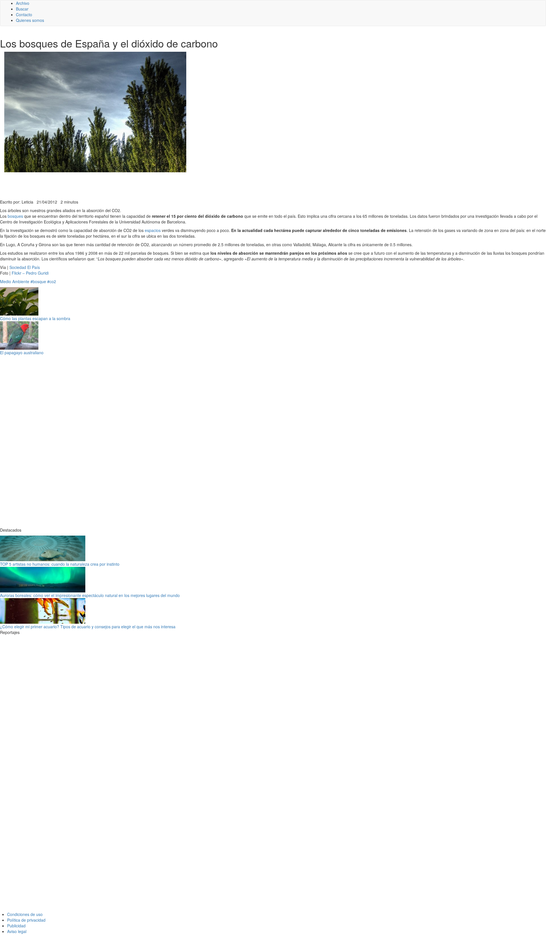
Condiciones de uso (25, 914)
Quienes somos (30, 20)
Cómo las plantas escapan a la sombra (35, 318)
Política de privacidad (26, 920)
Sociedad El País (24, 267)
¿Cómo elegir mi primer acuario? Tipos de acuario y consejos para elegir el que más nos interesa (87, 626)
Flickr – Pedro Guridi (30, 273)
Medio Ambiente (14, 281)
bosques (15, 216)
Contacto (24, 14)
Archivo (22, 3)
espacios (153, 230)
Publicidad (16, 925)
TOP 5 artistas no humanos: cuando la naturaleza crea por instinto (59, 564)
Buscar (22, 9)
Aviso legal (16, 931)
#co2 (51, 281)
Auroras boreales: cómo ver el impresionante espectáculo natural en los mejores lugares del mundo (90, 595)
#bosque (38, 281)
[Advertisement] (139, 185)
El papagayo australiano (22, 352)
